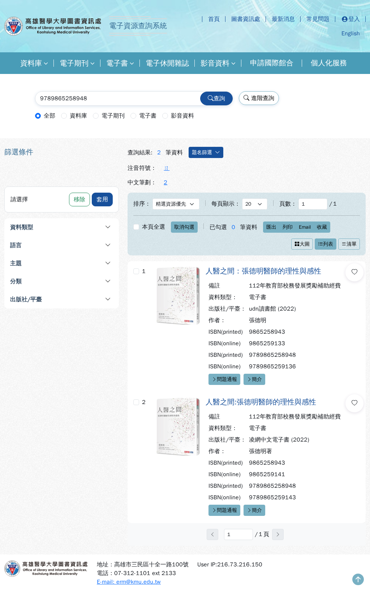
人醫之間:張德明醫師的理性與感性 (261, 402)
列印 (288, 227)
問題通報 (227, 379)
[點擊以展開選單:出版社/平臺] (87, 299)
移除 (79, 199)
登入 (354, 19)
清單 (352, 244)
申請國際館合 (271, 62)
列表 (328, 244)
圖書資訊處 (245, 19)
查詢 (219, 98)
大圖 (305, 244)
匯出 (271, 227)
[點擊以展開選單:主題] (81, 263)
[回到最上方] (358, 580)
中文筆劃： (142, 182)
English (350, 33)
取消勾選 (184, 227)
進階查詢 (261, 98)
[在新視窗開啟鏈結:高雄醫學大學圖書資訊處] (46, 568)
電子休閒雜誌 (167, 63)
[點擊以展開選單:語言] (81, 245)
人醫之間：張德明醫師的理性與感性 (263, 271)
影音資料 (215, 63)
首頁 (214, 19)
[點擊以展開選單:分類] (81, 281)
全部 (49, 115)
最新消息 (283, 19)
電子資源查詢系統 (138, 25)
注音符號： (142, 168)
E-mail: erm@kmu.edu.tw (129, 582)
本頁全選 (153, 227)
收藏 (322, 227)
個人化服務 (329, 62)
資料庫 (31, 63)
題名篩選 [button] (202, 152)
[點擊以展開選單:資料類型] (84, 227)
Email (305, 227)
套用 (102, 199)
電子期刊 (74, 63)
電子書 (117, 63)
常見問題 (318, 19)
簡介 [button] (257, 379)
